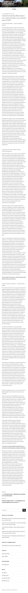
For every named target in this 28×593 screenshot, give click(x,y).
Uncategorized (5, 564)
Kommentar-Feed (6, 578)
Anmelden (4, 572)
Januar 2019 (4, 556)
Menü (14, 9)
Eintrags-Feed (5, 575)
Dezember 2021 (5, 553)
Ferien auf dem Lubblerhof (9, 3)
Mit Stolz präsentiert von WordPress (9, 589)
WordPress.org (5, 580)
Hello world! (18, 545)
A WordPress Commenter (8, 545)
